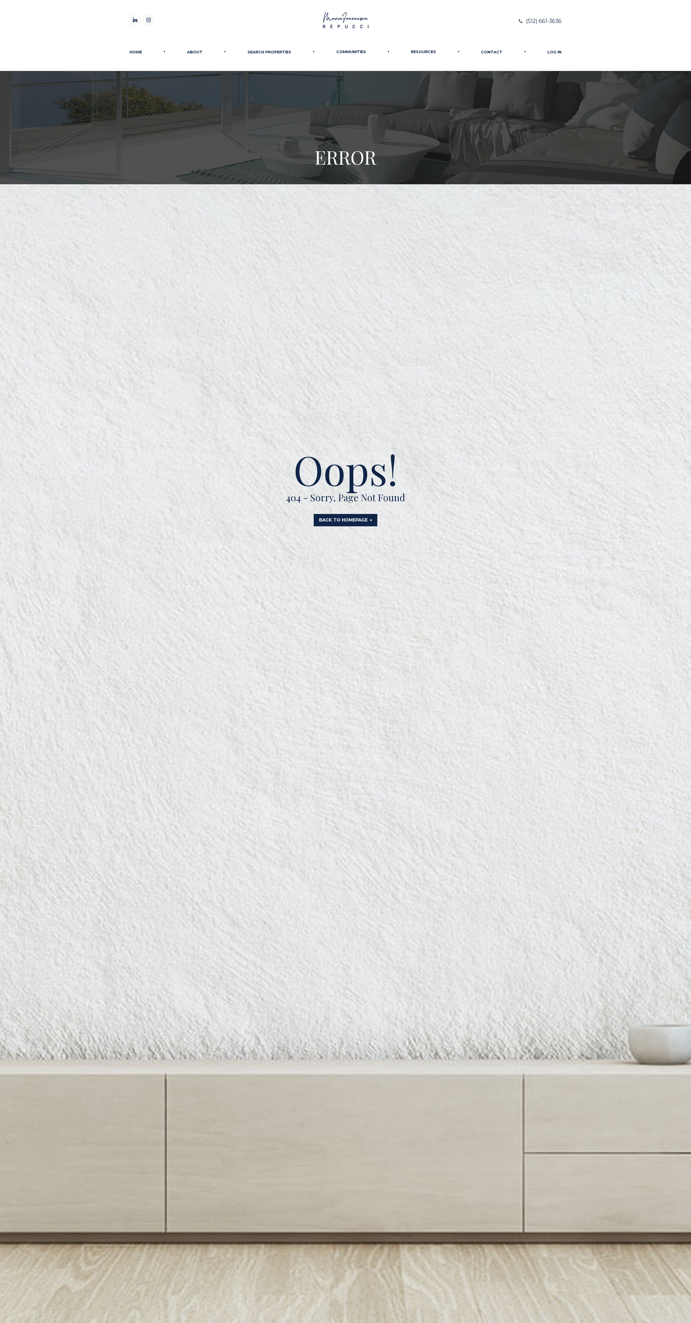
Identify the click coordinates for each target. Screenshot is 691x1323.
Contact (491, 52)
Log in (554, 52)
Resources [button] (423, 51)
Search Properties (269, 52)
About (194, 52)
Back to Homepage (343, 520)
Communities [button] (351, 51)
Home (136, 52)
